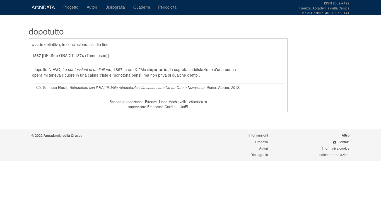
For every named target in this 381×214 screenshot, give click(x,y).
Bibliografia (115, 7)
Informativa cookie (335, 148)
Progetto (70, 7)
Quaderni (141, 7)
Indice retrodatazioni (334, 154)
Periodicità (167, 7)
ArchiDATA (43, 7)
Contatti (343, 141)
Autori (92, 7)
